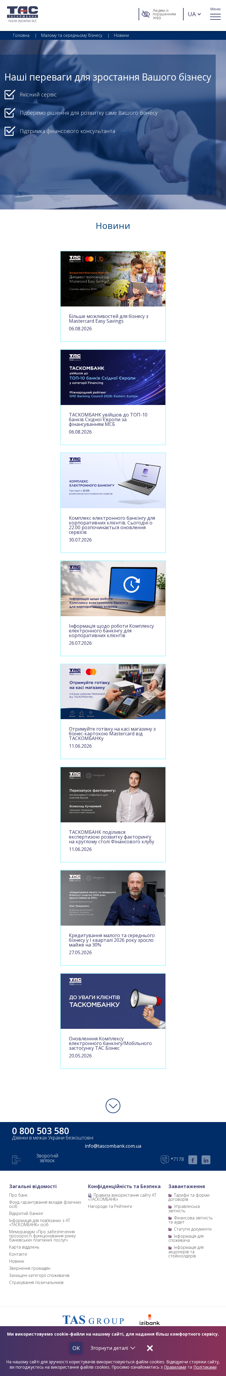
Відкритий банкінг (26, 1213)
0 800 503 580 (40, 1130)
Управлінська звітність (184, 1208)
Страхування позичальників (36, 1282)
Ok (76, 1348)
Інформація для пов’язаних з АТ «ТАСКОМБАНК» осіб (39, 1222)
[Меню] (215, 13)
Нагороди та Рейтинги (110, 1206)
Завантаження (186, 1186)
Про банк (18, 1195)
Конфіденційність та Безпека (124, 1186)
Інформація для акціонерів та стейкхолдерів (186, 1251)
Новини (16, 1261)
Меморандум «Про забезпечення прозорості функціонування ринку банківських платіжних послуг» (42, 1236)
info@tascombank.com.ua (113, 1146)
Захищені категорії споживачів (39, 1275)
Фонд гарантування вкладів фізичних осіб (45, 1204)
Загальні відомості (33, 1186)
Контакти (18, 1254)
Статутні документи (193, 1229)
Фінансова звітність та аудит (190, 1220)
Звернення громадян (29, 1268)
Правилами (175, 1367)
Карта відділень (24, 1247)
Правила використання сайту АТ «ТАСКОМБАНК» (122, 1197)
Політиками (205, 1367)
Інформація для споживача (186, 1238)
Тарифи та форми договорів (189, 1197)
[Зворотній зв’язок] (16, 1160)
